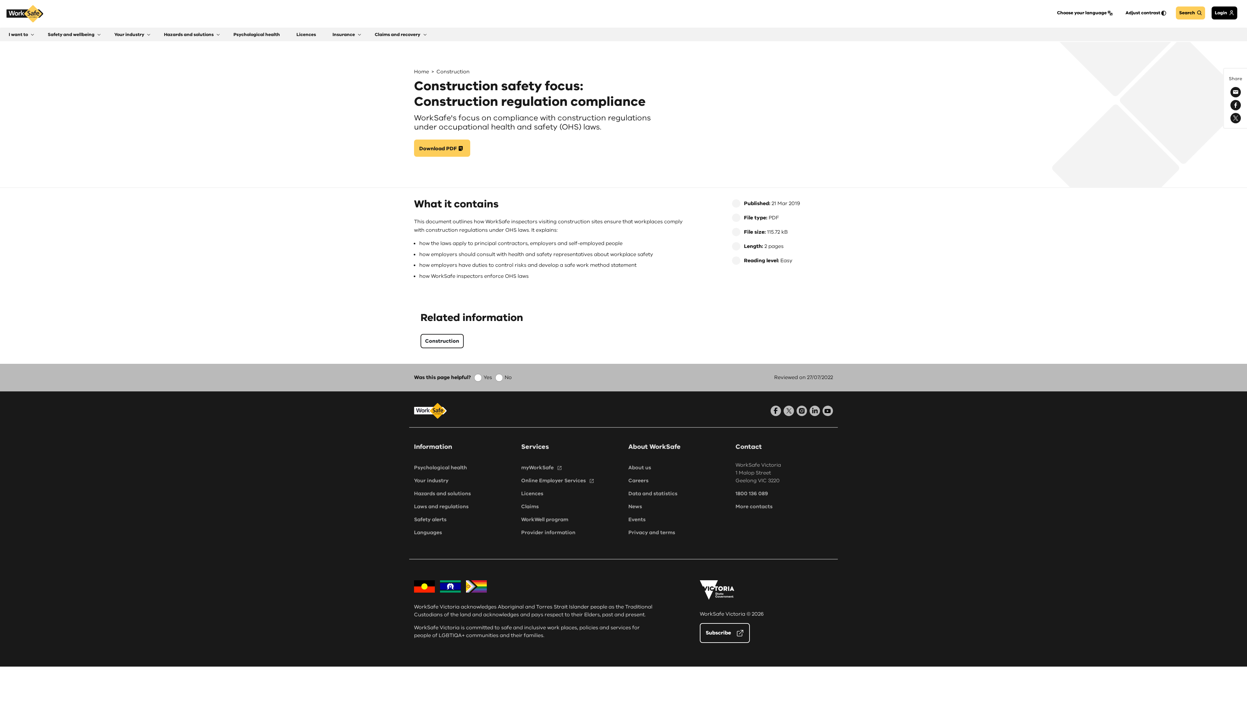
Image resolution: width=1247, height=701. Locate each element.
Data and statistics (652, 493)
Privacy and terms (651, 532)
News (635, 506)
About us (639, 467)
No (508, 377)
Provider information (548, 532)
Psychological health (440, 467)
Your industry (431, 480)
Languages (428, 532)
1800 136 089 (752, 493)
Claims (530, 506)
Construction (453, 71)
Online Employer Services (553, 480)
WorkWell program (544, 519)
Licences (532, 493)
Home (421, 71)
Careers (638, 480)
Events (637, 519)
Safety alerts (430, 519)
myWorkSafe (537, 467)
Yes (488, 377)
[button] (21, 34)
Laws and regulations (441, 506)
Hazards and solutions (442, 493)
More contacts (754, 506)
